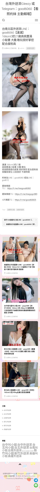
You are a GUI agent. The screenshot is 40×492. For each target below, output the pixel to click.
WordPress (19, 478)
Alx (32, 478)
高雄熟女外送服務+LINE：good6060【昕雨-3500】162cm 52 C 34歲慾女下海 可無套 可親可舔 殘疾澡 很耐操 (19, 267)
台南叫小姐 (11, 209)
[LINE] (36, 485)
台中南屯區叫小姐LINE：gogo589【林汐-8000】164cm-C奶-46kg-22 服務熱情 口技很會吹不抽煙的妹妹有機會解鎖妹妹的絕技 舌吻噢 (19, 309)
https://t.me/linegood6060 (19, 188)
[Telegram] (36, 480)
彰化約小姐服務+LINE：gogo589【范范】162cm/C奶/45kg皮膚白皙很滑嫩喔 (19, 391)
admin (22, 48)
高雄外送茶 (7, 429)
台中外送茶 (7, 410)
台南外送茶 (30, 48)
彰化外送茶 (7, 422)
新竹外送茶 (7, 425)
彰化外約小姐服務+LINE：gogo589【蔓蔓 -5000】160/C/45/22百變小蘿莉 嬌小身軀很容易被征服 (19, 351)
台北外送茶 (7, 414)
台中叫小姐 (9, 444)
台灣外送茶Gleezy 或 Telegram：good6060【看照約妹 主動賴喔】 (20, 9)
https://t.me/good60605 (25, 200)
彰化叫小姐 (25, 451)
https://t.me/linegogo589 (26, 194)
